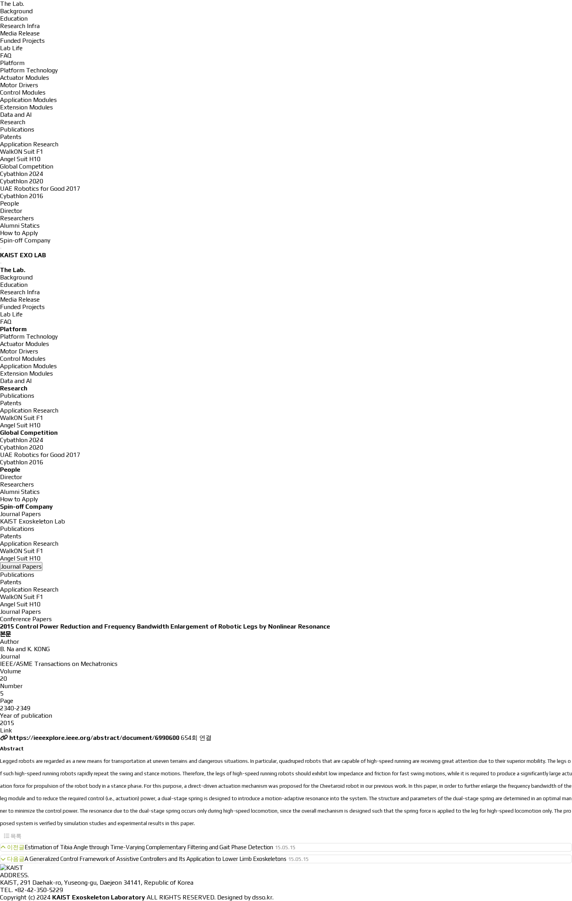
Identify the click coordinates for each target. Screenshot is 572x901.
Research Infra (20, 26)
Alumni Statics (20, 225)
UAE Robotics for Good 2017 (40, 188)
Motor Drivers (19, 85)
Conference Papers (26, 619)
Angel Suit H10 (20, 159)
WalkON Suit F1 (21, 151)
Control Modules (23, 92)
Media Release (20, 33)
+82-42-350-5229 (38, 890)
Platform (12, 63)
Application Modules (28, 100)
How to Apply (19, 233)
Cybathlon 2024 (21, 173)
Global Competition (26, 166)
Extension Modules (26, 107)
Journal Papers (20, 611)
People (9, 203)
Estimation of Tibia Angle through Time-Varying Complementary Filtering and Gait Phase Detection (149, 847)
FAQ (5, 55)
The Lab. (12, 3)
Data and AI (16, 114)
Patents (10, 137)
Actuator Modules (24, 77)
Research (12, 122)
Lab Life (11, 48)
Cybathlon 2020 (21, 181)
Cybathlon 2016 (21, 196)
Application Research (29, 144)
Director (11, 210)
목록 (15, 836)
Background (16, 11)
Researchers (17, 218)
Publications (17, 129)
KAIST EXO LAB (23, 255)
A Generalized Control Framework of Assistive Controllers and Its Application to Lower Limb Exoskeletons (155, 858)
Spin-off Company (25, 240)
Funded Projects (22, 40)
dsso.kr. (263, 897)
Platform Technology (29, 70)
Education (14, 18)
